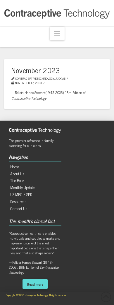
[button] (57, 33)
